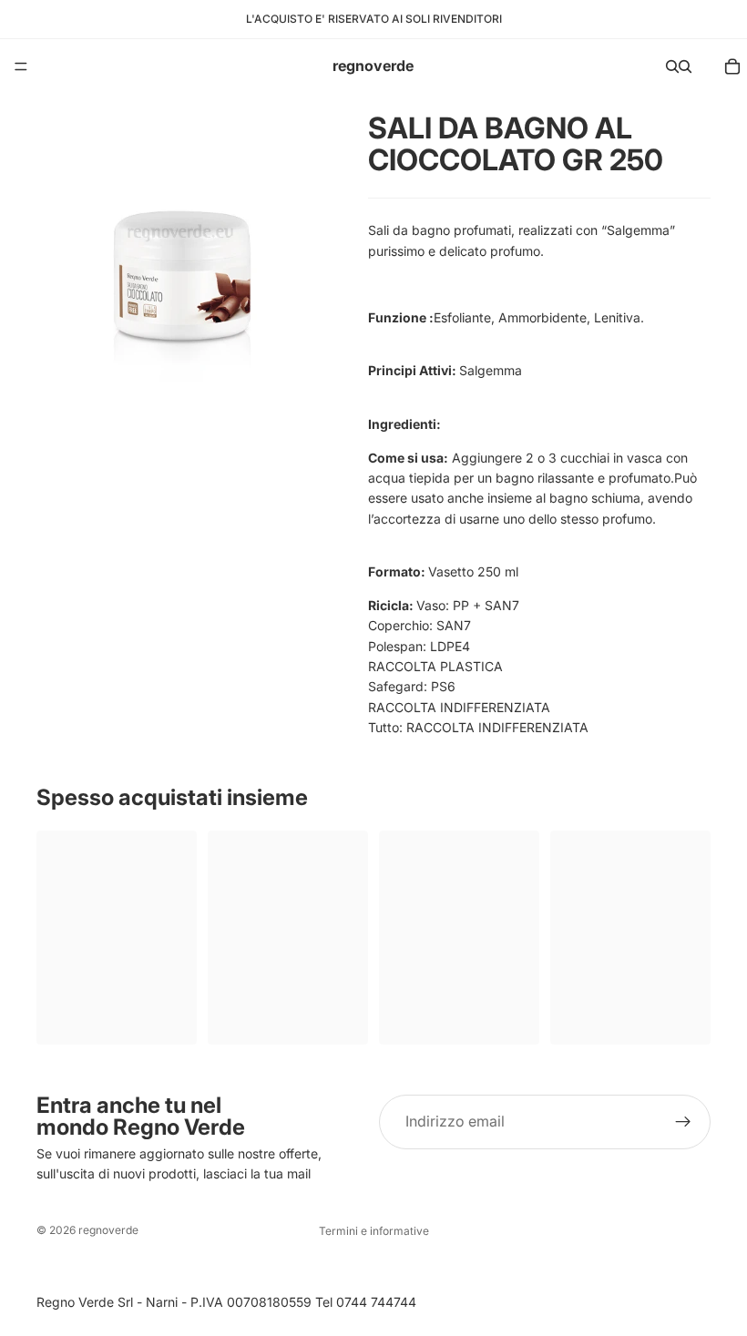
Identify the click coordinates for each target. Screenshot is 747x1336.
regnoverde (108, 1230)
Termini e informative (374, 1231)
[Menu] (21, 66)
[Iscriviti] (683, 1122)
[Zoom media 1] (180, 238)
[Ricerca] (672, 66)
